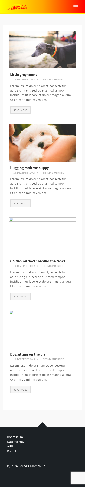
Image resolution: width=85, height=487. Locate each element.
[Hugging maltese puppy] (42, 143)
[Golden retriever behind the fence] (42, 236)
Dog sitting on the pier (28, 354)
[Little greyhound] (42, 49)
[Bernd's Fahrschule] (16, 6)
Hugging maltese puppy (29, 167)
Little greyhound (24, 74)
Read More (20, 109)
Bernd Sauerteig (53, 79)
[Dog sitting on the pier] (42, 329)
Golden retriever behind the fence (37, 261)
